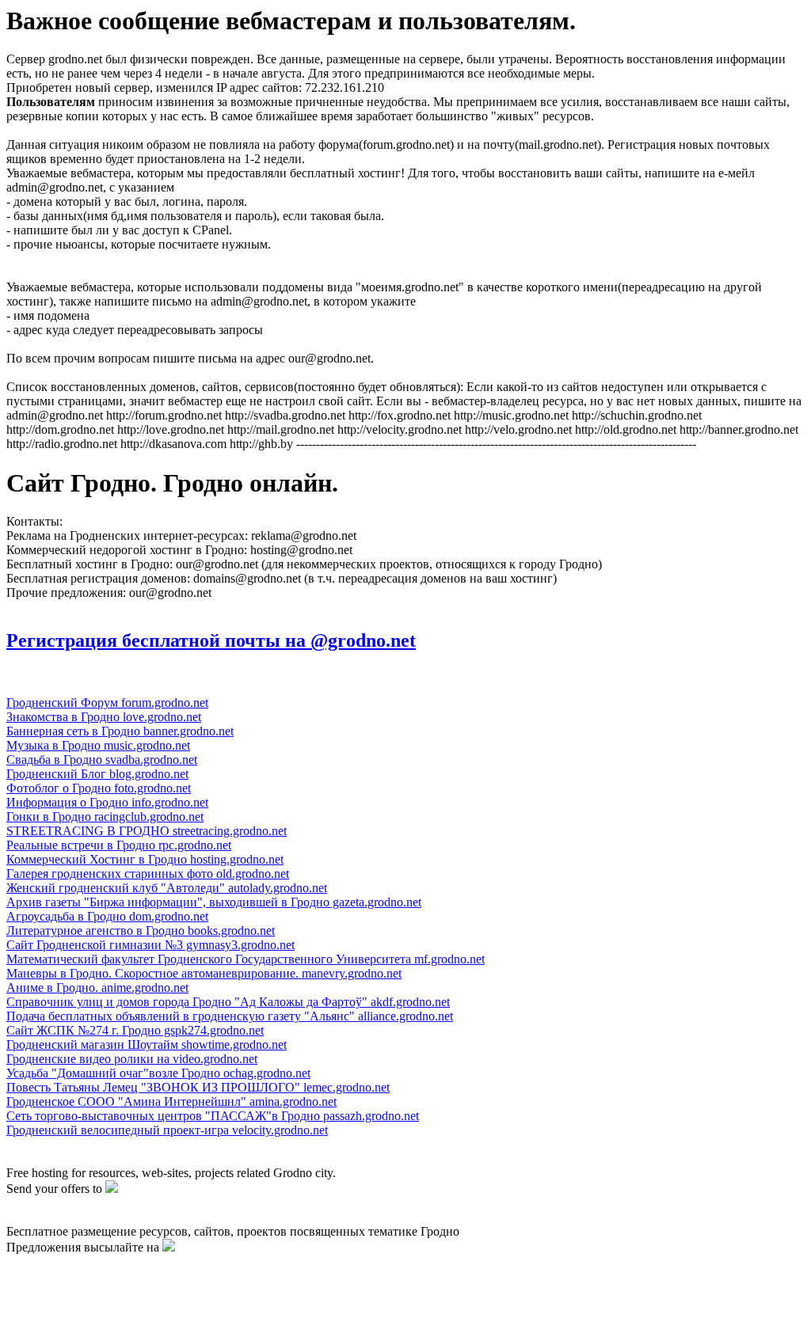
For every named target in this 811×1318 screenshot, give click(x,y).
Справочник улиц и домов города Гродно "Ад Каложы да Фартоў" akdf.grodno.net (228, 1001)
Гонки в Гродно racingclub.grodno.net (105, 816)
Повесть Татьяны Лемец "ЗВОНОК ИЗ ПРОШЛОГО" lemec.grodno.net (198, 1087)
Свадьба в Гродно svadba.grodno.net (101, 759)
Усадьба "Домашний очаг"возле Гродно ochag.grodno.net (158, 1073)
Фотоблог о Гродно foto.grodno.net (98, 788)
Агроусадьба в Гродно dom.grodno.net (107, 916)
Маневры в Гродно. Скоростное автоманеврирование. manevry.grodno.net (204, 973)
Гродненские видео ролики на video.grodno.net (131, 1058)
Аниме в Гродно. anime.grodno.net (97, 987)
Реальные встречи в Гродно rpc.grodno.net (118, 845)
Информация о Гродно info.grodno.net (107, 802)
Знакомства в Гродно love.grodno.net (103, 717)
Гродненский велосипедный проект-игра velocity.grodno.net (167, 1130)
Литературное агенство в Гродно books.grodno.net (140, 930)
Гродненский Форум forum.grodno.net (107, 702)
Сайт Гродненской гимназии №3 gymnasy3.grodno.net (150, 944)
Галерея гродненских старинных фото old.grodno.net (147, 873)
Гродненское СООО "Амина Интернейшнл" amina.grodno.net (171, 1101)
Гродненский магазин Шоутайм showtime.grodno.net (146, 1044)
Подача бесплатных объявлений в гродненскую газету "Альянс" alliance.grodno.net (229, 1016)
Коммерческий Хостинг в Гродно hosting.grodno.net (145, 859)
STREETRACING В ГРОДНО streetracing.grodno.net (146, 831)
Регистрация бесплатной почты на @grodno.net (211, 640)
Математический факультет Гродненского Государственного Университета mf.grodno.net (245, 959)
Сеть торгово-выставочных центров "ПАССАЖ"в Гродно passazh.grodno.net (212, 1115)
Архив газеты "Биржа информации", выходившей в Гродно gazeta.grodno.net (213, 902)
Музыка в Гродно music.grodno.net (98, 745)
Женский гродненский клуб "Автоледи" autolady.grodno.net (166, 887)
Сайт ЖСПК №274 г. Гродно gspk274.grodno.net (135, 1030)
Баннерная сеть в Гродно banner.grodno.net (120, 731)
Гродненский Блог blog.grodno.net (97, 774)
